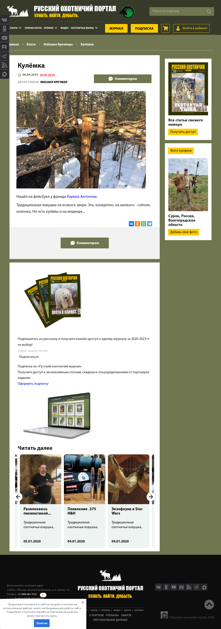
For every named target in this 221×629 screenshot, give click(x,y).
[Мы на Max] (203, 589)
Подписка (144, 29)
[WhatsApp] (143, 223)
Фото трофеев (181, 151)
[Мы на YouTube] (4, 37)
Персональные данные (110, 620)
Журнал (116, 29)
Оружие (48, 28)
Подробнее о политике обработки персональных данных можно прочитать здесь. (42, 613)
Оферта (126, 615)
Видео (65, 28)
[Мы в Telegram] (4, 56)
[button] (42, 610)
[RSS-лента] (4, 65)
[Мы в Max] (4, 74)
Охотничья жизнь (82, 28)
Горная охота (33, 28)
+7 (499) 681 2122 (27, 594)
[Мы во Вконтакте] (4, 19)
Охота (13, 28)
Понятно (41, 623)
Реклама (112, 615)
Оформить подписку (33, 384)
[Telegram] (149, 223)
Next (151, 496)
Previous (18, 496)
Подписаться (28, 357)
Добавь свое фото (183, 232)
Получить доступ (183, 132)
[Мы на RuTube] (4, 46)
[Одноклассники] (137, 223)
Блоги (127, 610)
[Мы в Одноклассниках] (4, 28)
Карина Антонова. (82, 197)
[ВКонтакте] (131, 223)
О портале (96, 615)
